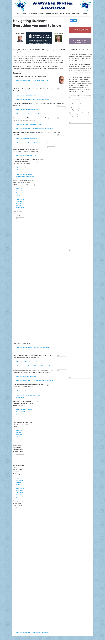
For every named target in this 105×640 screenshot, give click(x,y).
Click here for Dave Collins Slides (26, 155)
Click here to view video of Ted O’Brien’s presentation (32, 80)
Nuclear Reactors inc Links (36, 13)
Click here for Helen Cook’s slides (26, 391)
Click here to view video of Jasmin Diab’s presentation (32, 99)
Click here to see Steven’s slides (26, 376)
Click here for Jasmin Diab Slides (26, 95)
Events (24, 13)
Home (18, 13)
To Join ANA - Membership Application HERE (80, 41)
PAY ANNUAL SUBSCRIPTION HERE (80, 30)
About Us (84, 13)
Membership (75, 13)
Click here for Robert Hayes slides (26, 138)
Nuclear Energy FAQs (52, 13)
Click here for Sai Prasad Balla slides (27, 362)
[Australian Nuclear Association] (52, 5)
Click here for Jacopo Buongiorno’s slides (28, 124)
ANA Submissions (65, 13)
